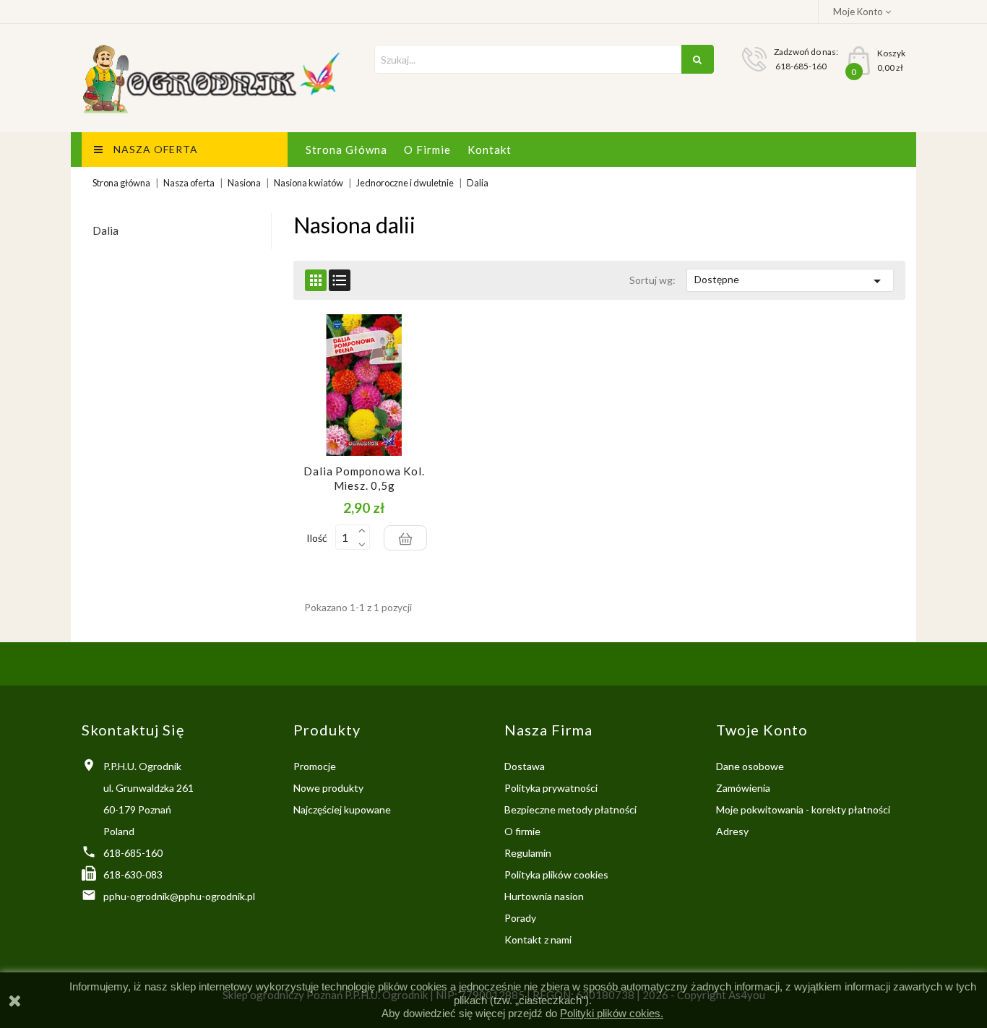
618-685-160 (133, 853)
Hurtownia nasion (544, 896)
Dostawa (524, 766)
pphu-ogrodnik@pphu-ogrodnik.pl (179, 896)
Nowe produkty (328, 788)
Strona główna (346, 149)
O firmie (427, 149)
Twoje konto (762, 729)
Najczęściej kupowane (342, 809)
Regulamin (527, 853)
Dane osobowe (750, 766)
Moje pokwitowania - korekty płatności (803, 809)
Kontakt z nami (538, 939)
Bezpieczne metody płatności (570, 809)
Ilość (316, 538)
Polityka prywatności (551, 788)
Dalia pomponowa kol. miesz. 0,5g (363, 478)
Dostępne (790, 281)
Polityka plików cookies (556, 874)
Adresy (732, 831)
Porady (520, 918)
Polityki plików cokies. (611, 1013)
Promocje (314, 766)
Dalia (105, 230)
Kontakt (489, 149)
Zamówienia (743, 788)
